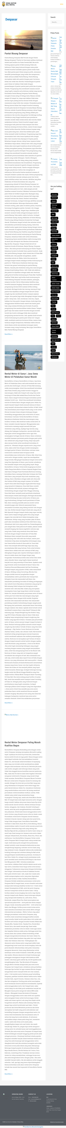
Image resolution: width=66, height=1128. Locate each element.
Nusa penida (55, 298)
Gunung (54, 244)
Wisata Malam (55, 353)
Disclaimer (14, 1121)
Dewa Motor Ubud (55, 239)
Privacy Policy (20, 1121)
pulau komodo (55, 312)
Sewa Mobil (55, 326)
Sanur (58, 316)
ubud (53, 343)
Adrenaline (54, 194)
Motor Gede (56, 284)
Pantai (54, 302)
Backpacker (55, 210)
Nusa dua (54, 295)
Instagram (54, 255)
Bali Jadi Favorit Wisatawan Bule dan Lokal (60, 135)
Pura (53, 316)
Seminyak (54, 322)
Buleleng (54, 225)
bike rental (54, 218)
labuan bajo (55, 266)
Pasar (53, 305)
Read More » (9, 334)
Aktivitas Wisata (54, 206)
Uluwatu (54, 347)
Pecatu (53, 309)
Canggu (54, 228)
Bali (53, 214)
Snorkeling (54, 336)
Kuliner (53, 259)
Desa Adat (54, 231)
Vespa (53, 350)
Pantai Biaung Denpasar (16, 53)
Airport (54, 201)
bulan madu (55, 221)
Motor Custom (54, 279)
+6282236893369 (35, 1097)
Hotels (53, 252)
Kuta (53, 262)
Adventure (54, 197)
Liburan (54, 270)
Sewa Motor (54, 331)
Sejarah (54, 319)
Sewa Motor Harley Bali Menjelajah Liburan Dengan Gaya (60, 74)
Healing (54, 248)
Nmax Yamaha (55, 291)
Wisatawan (54, 357)
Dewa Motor (56, 235)
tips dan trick (56, 340)
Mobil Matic (55, 273)
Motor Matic (56, 288)
